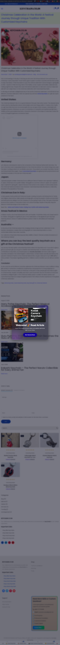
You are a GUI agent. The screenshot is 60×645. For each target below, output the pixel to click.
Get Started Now (30, 335)
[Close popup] (46, 307)
